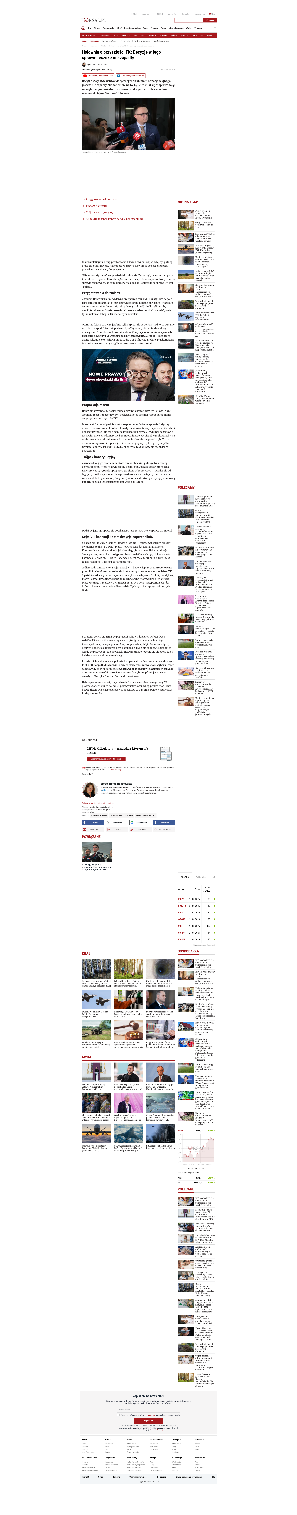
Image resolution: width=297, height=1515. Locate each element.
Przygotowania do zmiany (101, 199)
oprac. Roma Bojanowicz (97, 64)
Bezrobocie (198, 35)
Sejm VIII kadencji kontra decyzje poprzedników (114, 218)
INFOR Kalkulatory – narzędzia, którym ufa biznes (117, 751)
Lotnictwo (175, 1452)
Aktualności (105, 35)
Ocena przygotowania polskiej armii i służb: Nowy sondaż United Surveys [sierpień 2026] (96, 983)
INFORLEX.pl (159, 14)
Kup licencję (116, 770)
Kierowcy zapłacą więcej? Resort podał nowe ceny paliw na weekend (128, 1014)
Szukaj (211, 20)
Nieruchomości (156, 1440)
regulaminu (150, 1415)
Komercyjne (154, 1449)
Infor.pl (153, 1458)
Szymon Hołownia (99, 815)
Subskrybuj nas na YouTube (100, 76)
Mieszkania (154, 1447)
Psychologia (199, 1467)
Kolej (174, 1449)
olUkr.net (105, 790)
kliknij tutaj (159, 1430)
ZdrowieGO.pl (172, 14)
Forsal (84, 46)
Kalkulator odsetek (134, 1467)
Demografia (139, 35)
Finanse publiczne (111, 1465)
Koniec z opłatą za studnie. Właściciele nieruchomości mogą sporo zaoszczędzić (159, 983)
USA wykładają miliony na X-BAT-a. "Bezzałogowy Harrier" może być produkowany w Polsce (128, 1148)
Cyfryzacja (152, 35)
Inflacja (174, 35)
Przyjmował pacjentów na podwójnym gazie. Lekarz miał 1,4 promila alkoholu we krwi (160, 1044)
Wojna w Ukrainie (142, 41)
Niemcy (85, 1449)
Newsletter (185, 14)
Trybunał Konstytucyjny (121, 815)
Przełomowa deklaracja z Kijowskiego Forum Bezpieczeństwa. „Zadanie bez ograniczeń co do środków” (128, 1117)
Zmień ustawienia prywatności (189, 1477)
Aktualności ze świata (90, 1470)
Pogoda (175, 1470)
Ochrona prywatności (138, 1477)
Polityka (163, 35)
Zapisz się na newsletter (132, 76)
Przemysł (126, 35)
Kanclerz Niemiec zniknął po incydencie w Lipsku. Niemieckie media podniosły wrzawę (160, 1086)
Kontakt (85, 1477)
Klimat (209, 35)
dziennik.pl (145, 14)
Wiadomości (176, 1462)
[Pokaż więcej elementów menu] (215, 28)
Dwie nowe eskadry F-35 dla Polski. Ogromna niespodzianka (95, 1014)
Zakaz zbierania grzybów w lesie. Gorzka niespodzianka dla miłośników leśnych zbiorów (127, 983)
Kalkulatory (132, 1458)
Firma (107, 1447)
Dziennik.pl (177, 1458)
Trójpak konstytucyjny (99, 212)
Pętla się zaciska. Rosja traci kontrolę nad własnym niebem (160, 1147)
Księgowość (154, 1467)
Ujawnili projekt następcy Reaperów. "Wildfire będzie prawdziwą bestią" (94, 1148)
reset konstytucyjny (145, 815)
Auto (174, 1467)
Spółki (197, 1447)
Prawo (152, 1462)
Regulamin (161, 1477)
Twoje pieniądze (111, 1470)
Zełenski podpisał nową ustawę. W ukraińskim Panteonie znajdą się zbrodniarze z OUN (93, 1086)
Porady (197, 1470)
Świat (84, 1440)
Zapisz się (148, 1420)
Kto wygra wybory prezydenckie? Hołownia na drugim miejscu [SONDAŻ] (96, 867)
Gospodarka (88, 35)
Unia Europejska (88, 1452)
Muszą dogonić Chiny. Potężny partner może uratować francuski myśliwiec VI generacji (160, 1117)
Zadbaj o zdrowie (161, 41)
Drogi (174, 1447)
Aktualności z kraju (89, 1467)
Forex (197, 1449)
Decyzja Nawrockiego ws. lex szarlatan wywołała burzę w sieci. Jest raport (159, 1014)
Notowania (199, 1440)
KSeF (106, 1449)
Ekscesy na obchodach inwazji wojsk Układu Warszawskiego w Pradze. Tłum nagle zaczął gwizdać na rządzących (96, 1117)
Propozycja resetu (96, 206)
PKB (116, 35)
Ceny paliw (126, 41)
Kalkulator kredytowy (134, 1470)
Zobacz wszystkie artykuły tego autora (97, 803)
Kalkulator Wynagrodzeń (136, 1465)
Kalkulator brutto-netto (135, 1462)
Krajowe (85, 1462)
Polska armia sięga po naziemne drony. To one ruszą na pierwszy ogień (96, 1044)
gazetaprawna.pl (200, 14)
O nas (100, 1477)
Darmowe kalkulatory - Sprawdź (106, 759)
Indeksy (197, 1444)
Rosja (84, 1444)
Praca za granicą (133, 1452)
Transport (176, 1440)
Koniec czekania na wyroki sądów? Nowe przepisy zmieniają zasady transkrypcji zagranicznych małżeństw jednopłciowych (128, 1044)
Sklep (213, 14)
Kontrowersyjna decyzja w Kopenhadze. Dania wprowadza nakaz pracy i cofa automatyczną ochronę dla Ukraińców (128, 1086)
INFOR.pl (134, 14)
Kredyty (107, 1467)
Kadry (152, 1465)
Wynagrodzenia (133, 1447)
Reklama (116, 1477)
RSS (213, 1477)
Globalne (85, 1465)
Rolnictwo (185, 35)
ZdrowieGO (200, 1458)
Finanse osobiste (109, 41)
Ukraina (85, 1447)
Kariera (129, 1449)
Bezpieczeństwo (89, 1458)
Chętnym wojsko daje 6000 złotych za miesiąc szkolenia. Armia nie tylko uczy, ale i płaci (97, 809)
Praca (129, 1440)
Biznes (108, 1440)
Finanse (107, 1452)
